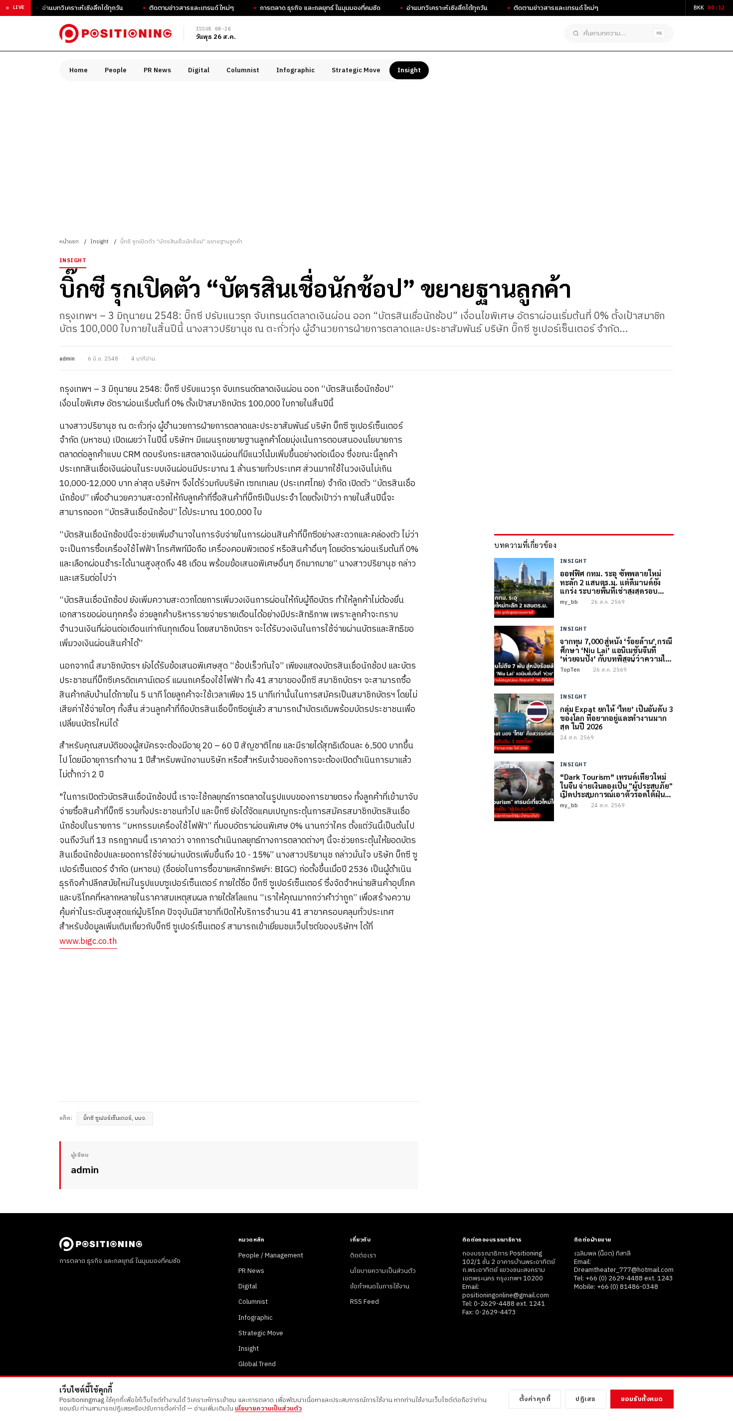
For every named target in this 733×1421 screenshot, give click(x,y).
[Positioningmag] (115, 33)
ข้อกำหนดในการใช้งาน (379, 1286)
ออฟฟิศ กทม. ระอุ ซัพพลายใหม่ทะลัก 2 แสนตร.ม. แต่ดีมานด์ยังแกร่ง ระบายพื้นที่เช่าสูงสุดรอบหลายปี (610, 582)
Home (78, 70)
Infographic (295, 70)
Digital (198, 70)
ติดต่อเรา (363, 1255)
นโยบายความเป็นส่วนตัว (383, 1270)
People (116, 70)
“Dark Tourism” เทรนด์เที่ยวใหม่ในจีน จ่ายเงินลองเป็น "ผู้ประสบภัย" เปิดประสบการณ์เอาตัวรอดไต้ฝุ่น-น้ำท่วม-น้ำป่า (616, 785)
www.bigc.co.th (88, 941)
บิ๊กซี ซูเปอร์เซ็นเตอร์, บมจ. (115, 1118)
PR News (157, 70)
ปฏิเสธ (585, 1399)
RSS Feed (364, 1301)
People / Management (270, 1255)
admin (67, 358)
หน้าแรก (69, 241)
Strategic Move (356, 70)
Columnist (242, 70)
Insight (409, 70)
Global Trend (257, 1364)
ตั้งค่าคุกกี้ (535, 1399)
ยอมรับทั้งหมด (642, 1399)
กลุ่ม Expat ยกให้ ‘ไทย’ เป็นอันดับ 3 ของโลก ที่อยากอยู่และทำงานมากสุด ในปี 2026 (616, 717)
